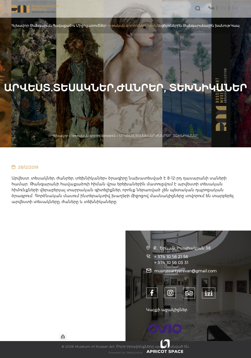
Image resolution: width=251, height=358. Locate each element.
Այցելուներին (169, 25)
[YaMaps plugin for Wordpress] (63, 336)
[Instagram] (170, 293)
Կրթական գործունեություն (132, 25)
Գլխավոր (20, 25)
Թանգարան (41, 25)
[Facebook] (152, 293)
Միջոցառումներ (91, 25)
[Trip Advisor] (189, 293)
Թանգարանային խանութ (206, 25)
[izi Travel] (208, 293)
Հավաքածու (64, 25)
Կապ (235, 25)
